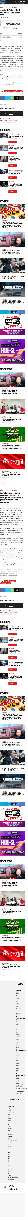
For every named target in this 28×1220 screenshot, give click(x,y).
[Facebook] (2, 98)
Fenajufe (4, 249)
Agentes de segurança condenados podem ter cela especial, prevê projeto (14, 159)
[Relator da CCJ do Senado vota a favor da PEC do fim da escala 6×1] (12, 265)
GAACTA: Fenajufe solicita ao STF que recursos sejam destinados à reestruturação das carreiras (12, 252)
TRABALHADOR (6, 275)
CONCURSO (5, 299)
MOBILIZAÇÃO (5, 443)
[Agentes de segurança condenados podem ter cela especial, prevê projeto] (4, 159)
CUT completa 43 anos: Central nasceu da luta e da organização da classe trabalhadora (12, 474)
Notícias (8, 7)
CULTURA (4, 220)
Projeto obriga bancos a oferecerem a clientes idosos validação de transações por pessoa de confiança (15, 185)
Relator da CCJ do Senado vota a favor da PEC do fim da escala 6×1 (13, 277)
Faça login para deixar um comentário (12, 113)
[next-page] (4, 195)
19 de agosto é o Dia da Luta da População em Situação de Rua (15, 147)
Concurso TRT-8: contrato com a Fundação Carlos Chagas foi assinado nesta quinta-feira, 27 (13, 302)
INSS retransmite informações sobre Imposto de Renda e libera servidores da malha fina (16, 172)
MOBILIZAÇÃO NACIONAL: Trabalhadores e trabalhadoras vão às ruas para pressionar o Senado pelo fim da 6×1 (12, 446)
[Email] (16, 98)
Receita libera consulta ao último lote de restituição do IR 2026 (15, 136)
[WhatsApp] (12, 98)
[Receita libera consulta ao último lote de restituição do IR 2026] (4, 135)
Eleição (20, 91)
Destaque (14, 7)
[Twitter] (7, 98)
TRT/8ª (4, 416)
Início (1, 7)
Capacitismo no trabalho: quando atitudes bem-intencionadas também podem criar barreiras (11, 419)
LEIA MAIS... (12, 142)
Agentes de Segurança (10, 91)
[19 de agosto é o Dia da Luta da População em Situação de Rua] (4, 148)
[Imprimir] (21, 98)
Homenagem (5, 471)
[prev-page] (1, 195)
